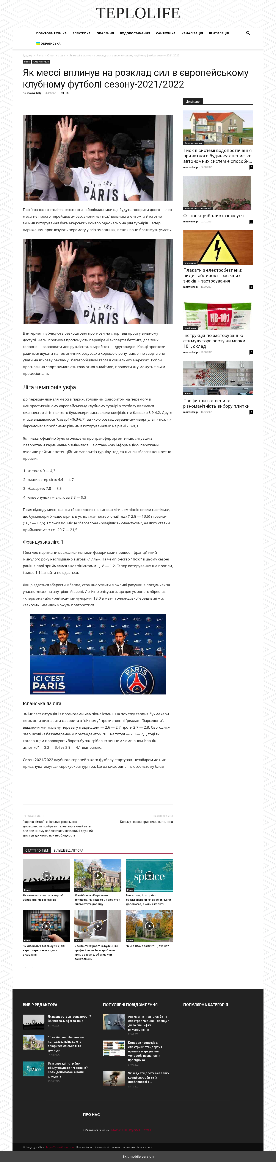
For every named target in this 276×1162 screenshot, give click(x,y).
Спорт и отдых (56, 55)
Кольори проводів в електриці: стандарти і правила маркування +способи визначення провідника (145, 1051)
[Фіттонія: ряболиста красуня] (218, 193)
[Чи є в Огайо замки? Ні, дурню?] (149, 926)
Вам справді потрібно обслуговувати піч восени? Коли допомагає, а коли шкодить (148, 900)
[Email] (86, 102)
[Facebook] (27, 102)
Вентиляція (219, 33)
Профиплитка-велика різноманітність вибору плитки (216, 403)
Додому (27, 55)
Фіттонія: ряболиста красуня (213, 215)
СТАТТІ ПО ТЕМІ (37, 850)
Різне (39, 55)
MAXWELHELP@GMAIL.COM (131, 1130)
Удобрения (190, 328)
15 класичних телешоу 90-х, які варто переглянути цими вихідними (43, 950)
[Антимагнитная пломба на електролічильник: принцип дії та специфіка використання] (114, 1022)
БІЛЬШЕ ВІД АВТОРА (68, 850)
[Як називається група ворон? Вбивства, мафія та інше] (46, 875)
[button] (248, 34)
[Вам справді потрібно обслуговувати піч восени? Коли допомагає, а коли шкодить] (149, 875)
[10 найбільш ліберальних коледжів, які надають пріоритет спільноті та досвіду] (97, 875)
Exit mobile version (138, 1156)
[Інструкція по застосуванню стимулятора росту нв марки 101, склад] (218, 312)
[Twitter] (47, 102)
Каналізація (192, 33)
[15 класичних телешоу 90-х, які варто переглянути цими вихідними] (46, 926)
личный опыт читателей (198, 208)
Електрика (82, 33)
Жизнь (188, 393)
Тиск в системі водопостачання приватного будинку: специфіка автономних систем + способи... (217, 156)
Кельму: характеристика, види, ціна (146, 822)
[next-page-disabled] (32, 967)
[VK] (37, 102)
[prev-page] (25, 967)
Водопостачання (135, 33)
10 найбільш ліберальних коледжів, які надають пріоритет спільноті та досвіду (97, 900)
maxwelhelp (34, 92)
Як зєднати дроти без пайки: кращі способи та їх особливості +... (149, 1077)
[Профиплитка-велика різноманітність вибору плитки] (218, 378)
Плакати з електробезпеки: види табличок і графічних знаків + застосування (212, 276)
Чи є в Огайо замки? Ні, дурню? (147, 946)
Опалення (105, 33)
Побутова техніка (51, 33)
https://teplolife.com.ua (60, 1147)
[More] (106, 102)
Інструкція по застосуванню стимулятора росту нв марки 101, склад (214, 341)
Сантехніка (166, 33)
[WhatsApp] (76, 102)
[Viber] (57, 102)
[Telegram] (67, 102)
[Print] (96, 102)
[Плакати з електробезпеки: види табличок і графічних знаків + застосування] (218, 247)
